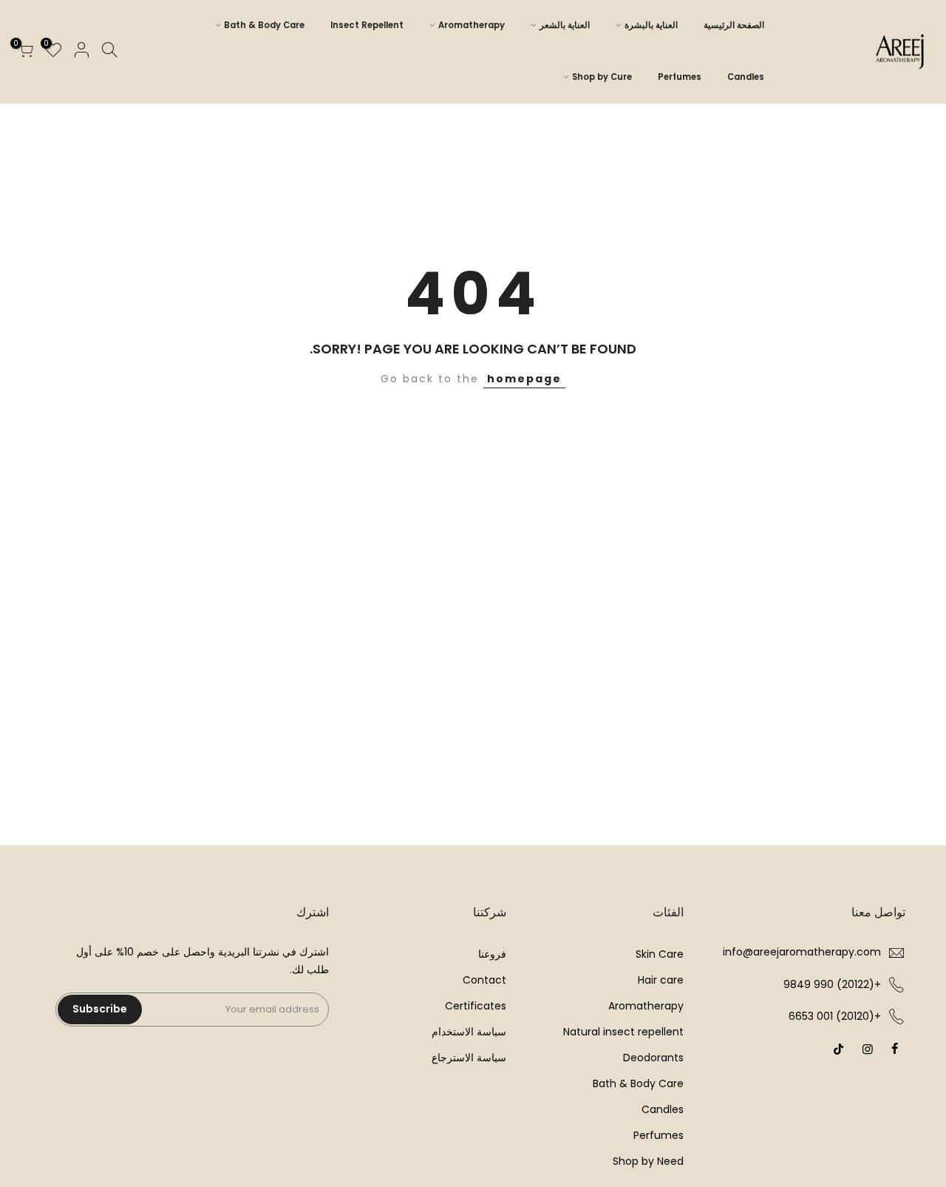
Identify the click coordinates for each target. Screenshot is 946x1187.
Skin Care (660, 954)
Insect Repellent (367, 25)
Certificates (475, 1005)
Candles (745, 77)
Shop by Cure (602, 77)
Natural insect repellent (623, 1031)
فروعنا (492, 954)
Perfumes (679, 77)
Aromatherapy (471, 25)
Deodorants (653, 1057)
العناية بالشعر (565, 25)
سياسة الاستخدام (469, 1031)
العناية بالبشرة (651, 25)
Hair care (661, 980)
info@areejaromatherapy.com (802, 951)
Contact (484, 980)
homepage (524, 378)
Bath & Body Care (264, 25)
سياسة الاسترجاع (469, 1057)
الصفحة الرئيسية (734, 25)
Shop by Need (648, 1161)
